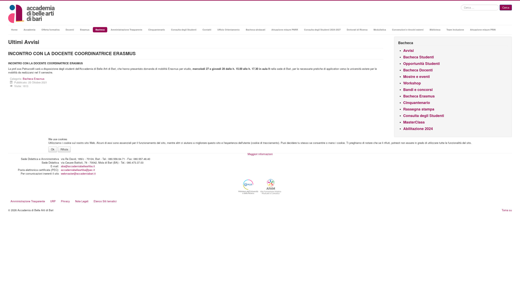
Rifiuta (64, 149)
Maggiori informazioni (260, 154)
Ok (52, 149)
